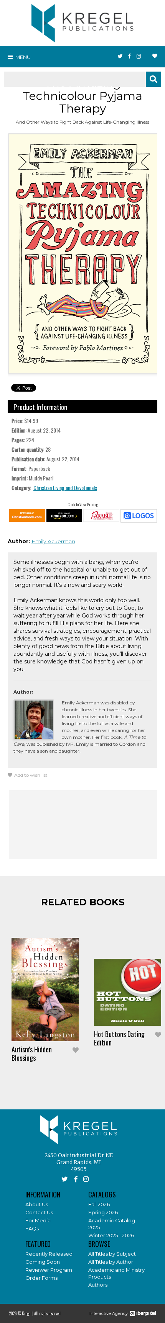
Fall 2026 (99, 1204)
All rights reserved (47, 1313)
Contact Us (39, 1212)
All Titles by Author (110, 1262)
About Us (36, 1204)
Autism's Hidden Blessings (32, 1053)
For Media (38, 1220)
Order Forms (41, 1278)
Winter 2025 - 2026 (111, 1235)
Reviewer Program (48, 1270)
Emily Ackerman (53, 541)
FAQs (32, 1228)
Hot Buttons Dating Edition (119, 1038)
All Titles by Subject (112, 1254)
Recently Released (49, 1254)
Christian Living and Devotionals (65, 487)
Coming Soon (42, 1262)
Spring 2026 (103, 1212)
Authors (97, 1285)
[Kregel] (82, 21)
